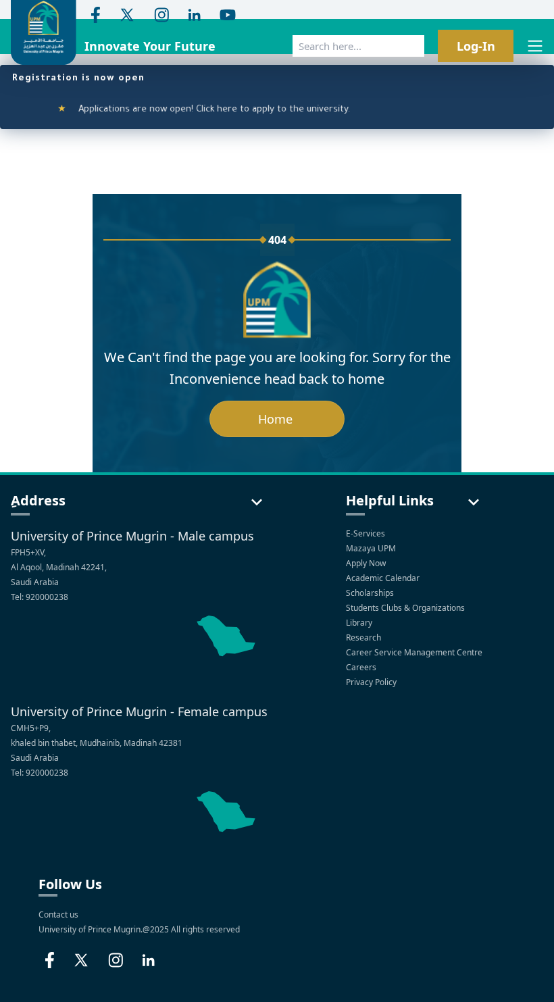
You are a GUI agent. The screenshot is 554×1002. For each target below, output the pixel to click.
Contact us (58, 914)
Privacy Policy (372, 682)
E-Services (365, 533)
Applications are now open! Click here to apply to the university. (196, 110)
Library (360, 622)
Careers (362, 667)
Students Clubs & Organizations (406, 607)
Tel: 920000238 (39, 597)
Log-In (476, 46)
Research (364, 637)
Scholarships (371, 593)
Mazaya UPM (371, 548)
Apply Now (367, 563)
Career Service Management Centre (415, 652)
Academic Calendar (384, 578)
